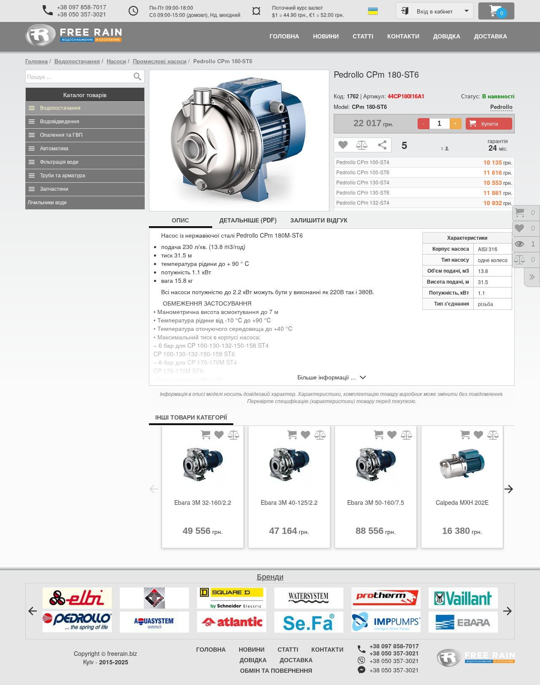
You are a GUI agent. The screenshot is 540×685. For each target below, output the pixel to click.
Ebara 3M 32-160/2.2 (202, 502)
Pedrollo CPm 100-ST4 (362, 162)
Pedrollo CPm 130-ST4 (362, 182)
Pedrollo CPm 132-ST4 (362, 203)
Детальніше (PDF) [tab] (248, 220)
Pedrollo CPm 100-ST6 (362, 172)
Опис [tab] (180, 220)
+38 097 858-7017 (81, 7)
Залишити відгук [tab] (319, 220)
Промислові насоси (159, 61)
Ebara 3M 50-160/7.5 (375, 502)
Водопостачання (77, 61)
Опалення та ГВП (61, 135)
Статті (288, 649)
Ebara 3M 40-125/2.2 (289, 502)
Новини (252, 649)
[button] (153, 489)
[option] (202, 489)
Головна (36, 61)
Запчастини (54, 189)
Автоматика (54, 149)
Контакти (327, 649)
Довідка (253, 659)
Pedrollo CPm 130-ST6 (362, 192)
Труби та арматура (62, 176)
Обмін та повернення (276, 670)
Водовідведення (59, 122)
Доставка (296, 659)
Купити (489, 123)
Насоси (116, 61)
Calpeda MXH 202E (462, 502)
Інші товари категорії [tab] (191, 417)
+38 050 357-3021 (81, 14)
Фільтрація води (59, 162)
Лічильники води (47, 203)
